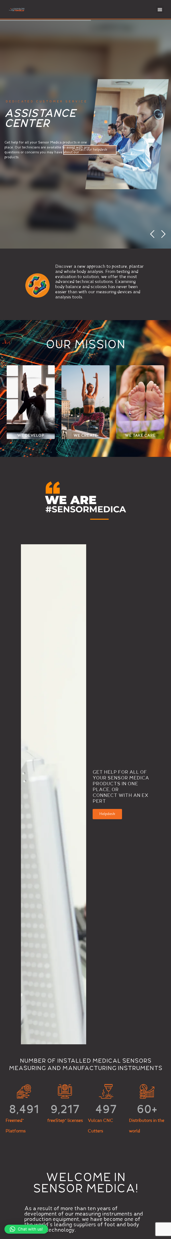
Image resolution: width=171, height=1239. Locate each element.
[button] (160, 9)
